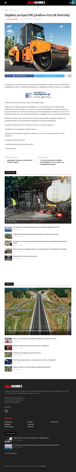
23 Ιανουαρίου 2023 (26, 19)
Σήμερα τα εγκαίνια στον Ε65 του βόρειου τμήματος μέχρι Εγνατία (32, 367)
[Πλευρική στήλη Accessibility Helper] (74, 2)
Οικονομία (31, 424)
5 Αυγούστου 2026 (18, 348)
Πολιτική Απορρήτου (11, 453)
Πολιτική (30, 426)
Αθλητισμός (8, 422)
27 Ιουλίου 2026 (10, 333)
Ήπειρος (30, 422)
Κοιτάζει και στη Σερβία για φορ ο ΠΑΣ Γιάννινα (27, 353)
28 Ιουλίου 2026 (17, 340)
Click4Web (43, 466)
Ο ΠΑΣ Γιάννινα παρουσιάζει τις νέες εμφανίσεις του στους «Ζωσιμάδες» (34, 360)
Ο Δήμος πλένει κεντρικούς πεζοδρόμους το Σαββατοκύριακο (24, 219)
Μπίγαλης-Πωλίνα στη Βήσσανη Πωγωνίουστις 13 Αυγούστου (31, 345)
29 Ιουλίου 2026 (17, 362)
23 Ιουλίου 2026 (17, 369)
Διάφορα (7, 424)
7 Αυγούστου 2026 (11, 221)
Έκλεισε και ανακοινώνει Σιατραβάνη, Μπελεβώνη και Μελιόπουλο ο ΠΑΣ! (35, 338)
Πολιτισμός (54, 422)
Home (6, 10)
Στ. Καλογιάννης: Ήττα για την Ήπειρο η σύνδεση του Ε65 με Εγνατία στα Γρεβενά (30, 331)
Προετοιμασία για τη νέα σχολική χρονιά (25, 256)
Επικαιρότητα (12, 10)
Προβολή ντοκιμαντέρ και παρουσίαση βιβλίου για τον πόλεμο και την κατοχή (35, 234)
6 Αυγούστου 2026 (18, 355)
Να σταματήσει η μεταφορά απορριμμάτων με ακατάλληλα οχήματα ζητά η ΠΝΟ (36, 227)
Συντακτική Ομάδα (12, 19)
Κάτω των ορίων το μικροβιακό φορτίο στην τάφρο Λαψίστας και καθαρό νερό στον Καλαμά (39, 249)
